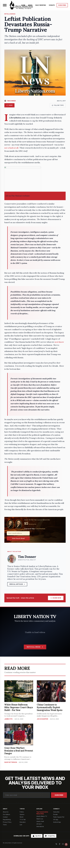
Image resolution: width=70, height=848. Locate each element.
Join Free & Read (18, 538)
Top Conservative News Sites (42, 812)
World (21, 817)
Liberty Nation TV (41, 816)
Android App (57, 822)
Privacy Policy (7, 822)
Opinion (22, 814)
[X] (56, 844)
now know (59, 342)
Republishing (7, 819)
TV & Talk (23, 819)
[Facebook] (60, 844)
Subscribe (59, 795)
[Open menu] (4, 5)
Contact (5, 817)
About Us (5, 812)
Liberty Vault (40, 821)
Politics (22, 812)
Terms (5, 824)
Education (23, 822)
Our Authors (6, 814)
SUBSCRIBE (62, 5)
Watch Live (39, 819)
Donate (55, 814)
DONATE (52, 5)
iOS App (55, 819)
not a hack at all (11, 148)
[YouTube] (63, 844)
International (40, 826)
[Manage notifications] (66, 844)
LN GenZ (39, 824)
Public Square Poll (58, 817)
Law (21, 824)
